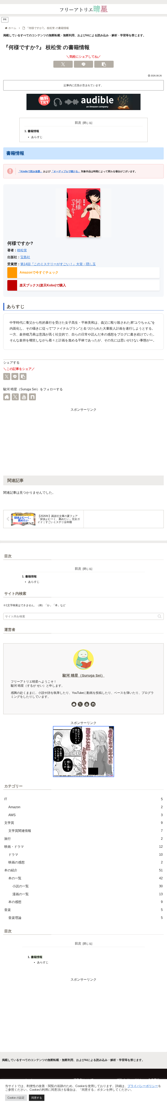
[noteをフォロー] (32, 396)
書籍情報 (33, 131)
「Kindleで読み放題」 (30, 171)
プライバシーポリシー (142, 1086)
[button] (104, 64)
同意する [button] (36, 1097)
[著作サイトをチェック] (6, 396)
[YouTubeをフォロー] (23, 396)
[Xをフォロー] (15, 396)
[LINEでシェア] (83, 64)
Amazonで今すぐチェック (39, 272)
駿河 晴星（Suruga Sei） (84, 675)
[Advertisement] (83, 441)
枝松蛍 (22, 250)
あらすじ (37, 137)
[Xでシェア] (63, 64)
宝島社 (25, 257)
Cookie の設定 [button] (16, 1097)
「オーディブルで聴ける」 (65, 171)
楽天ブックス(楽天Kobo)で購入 (43, 285)
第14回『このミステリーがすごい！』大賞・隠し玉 (58, 264)
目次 (78, 122)
